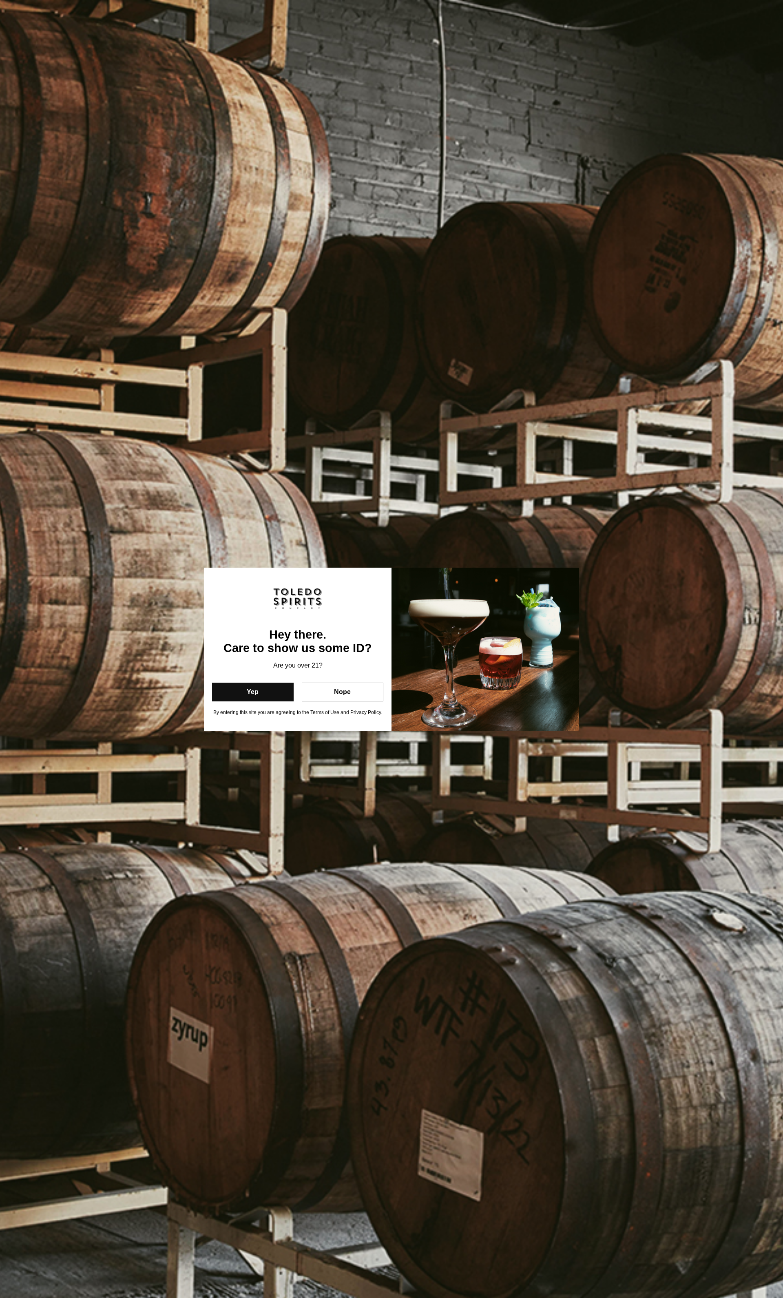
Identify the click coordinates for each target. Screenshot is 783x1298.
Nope (342, 691)
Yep (253, 691)
